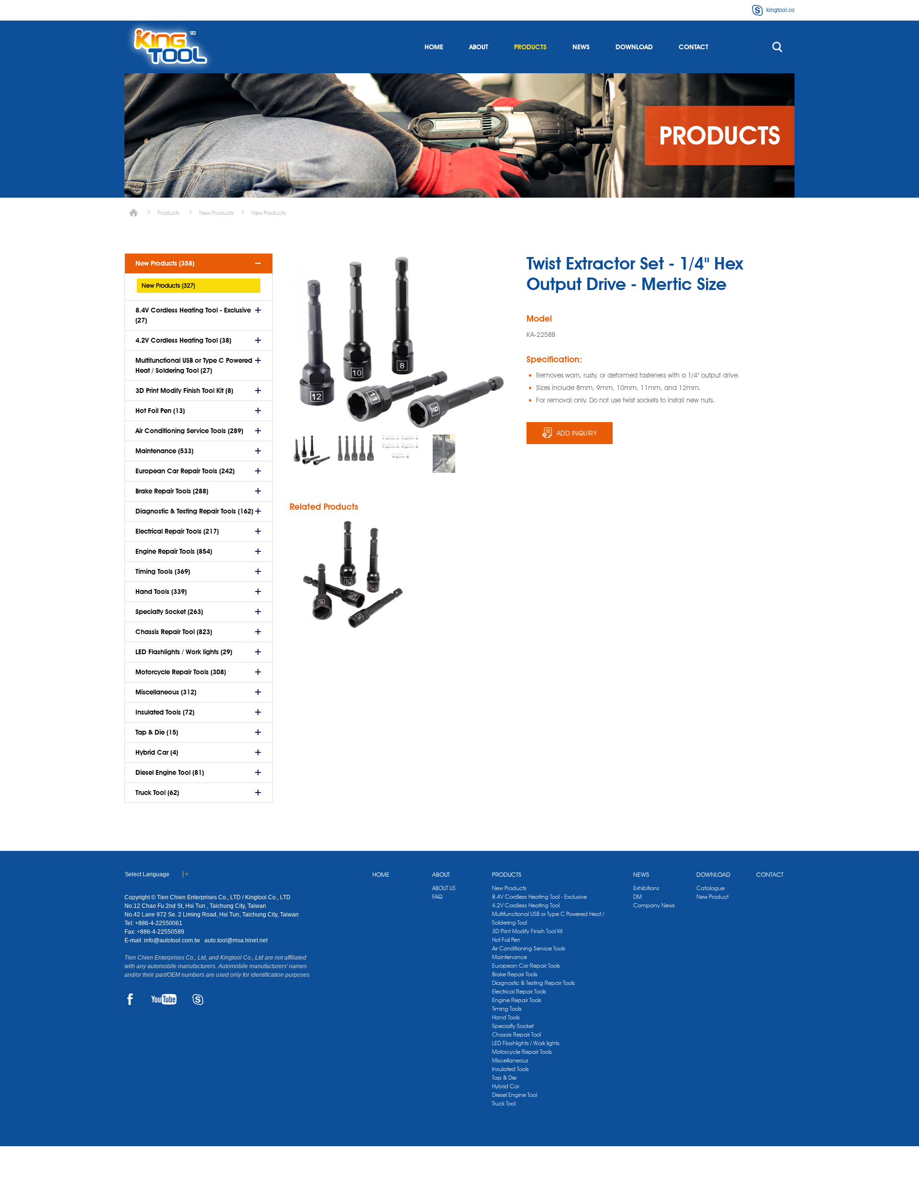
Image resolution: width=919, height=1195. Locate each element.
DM (637, 896)
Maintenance (509, 956)
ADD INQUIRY (577, 433)
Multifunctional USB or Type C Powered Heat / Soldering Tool (548, 918)
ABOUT (478, 47)
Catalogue (710, 888)
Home (133, 212)
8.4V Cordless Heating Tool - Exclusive (539, 896)
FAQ (437, 896)
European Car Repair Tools (526, 965)
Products (168, 212)
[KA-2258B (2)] (399, 447)
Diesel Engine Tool (514, 1094)
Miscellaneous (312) (165, 692)
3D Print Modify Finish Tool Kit (527, 931)
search (777, 47)
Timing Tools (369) (162, 571)
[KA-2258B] (311, 450)
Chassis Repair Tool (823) (173, 632)
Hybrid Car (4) (156, 752)
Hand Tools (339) (161, 591)
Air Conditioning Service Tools (528, 948)
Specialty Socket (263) (169, 611)
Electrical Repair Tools (519, 991)
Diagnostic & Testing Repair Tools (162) (194, 511)
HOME (434, 47)
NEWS (581, 47)
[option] (312, 450)
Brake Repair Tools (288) (171, 491)
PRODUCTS (530, 47)
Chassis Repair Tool (516, 1034)
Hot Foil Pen (506, 939)
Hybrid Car (505, 1086)
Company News (654, 905)
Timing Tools (507, 1008)
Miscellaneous (510, 1060)
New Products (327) (168, 285)
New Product (712, 896)
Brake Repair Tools (515, 974)
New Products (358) (164, 263)
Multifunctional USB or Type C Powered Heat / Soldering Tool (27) (193, 365)
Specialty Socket (513, 1025)
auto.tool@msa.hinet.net (236, 940)
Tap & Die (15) (156, 732)
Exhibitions (646, 888)
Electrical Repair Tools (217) (177, 531)
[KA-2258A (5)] (443, 454)
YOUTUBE (164, 999)
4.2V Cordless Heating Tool (526, 905)
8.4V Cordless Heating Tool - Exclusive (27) (193, 315)
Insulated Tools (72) (164, 712)
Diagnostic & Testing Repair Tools (533, 982)
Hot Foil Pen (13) (160, 410)
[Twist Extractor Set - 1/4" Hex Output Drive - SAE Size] (353, 574)
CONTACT (693, 47)
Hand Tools (506, 1017)
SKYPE (197, 999)
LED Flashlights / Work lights (526, 1043)
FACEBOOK (129, 999)
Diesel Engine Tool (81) (169, 772)
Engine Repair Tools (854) (173, 551)
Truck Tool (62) (157, 792)
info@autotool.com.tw (173, 940)
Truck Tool (504, 1103)
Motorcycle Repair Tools (522, 1051)
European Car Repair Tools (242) (185, 471)
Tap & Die (504, 1077)
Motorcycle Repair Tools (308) (180, 672)
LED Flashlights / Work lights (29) (183, 652)
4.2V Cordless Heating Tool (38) (183, 340)
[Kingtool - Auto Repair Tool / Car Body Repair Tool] (169, 47)
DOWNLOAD (634, 47)
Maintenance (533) (164, 451)
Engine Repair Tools (516, 1000)
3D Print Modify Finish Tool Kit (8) (184, 390)
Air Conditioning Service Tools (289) (189, 431)
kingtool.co (780, 10)
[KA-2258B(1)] (355, 448)
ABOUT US (444, 888)
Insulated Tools (510, 1068)
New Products (216, 212)
